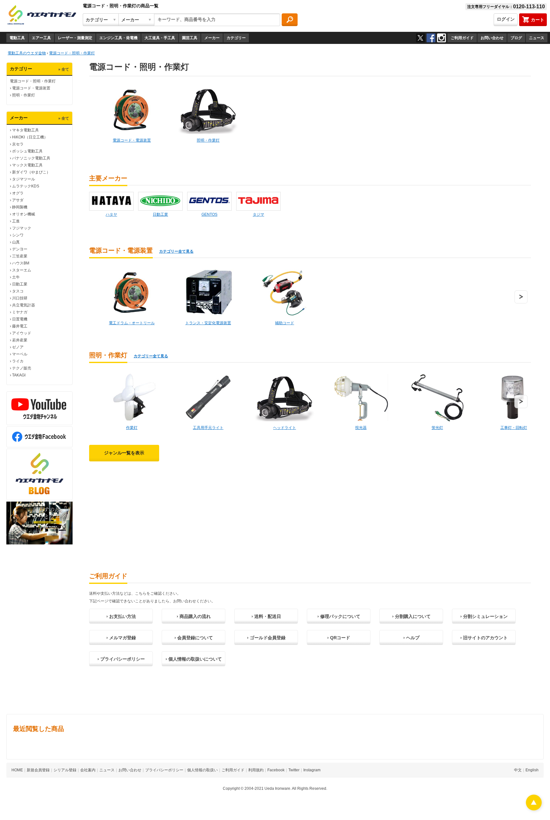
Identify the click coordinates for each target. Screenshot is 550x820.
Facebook (276, 770)
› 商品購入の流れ (194, 616)
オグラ (18, 193)
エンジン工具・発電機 (118, 38)
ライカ (18, 361)
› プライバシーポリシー (121, 659)
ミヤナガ (19, 312)
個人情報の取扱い (202, 770)
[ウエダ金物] (41, 15)
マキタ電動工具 (25, 130)
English (532, 770)
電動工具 (17, 38)
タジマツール (23, 179)
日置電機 (19, 319)
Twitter (294, 770)
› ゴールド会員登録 (266, 637)
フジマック (21, 228)
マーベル (19, 354)
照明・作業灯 (23, 95)
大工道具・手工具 (160, 38)
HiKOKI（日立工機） (30, 137)
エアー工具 (41, 38)
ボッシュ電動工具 (27, 151)
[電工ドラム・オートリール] (132, 293)
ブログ (516, 38)
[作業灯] (132, 397)
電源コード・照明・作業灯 (33, 81)
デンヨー (19, 249)
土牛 (16, 277)
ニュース (536, 38)
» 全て (63, 69)
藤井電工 (19, 326)
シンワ (18, 235)
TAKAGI (18, 375)
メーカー (212, 38)
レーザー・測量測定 (75, 38)
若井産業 (19, 340)
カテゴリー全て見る (176, 251)
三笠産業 (19, 256)
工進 (16, 221)
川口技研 (19, 298)
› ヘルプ (411, 637)
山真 (16, 242)
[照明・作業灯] (208, 110)
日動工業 (19, 284)
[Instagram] (441, 37)
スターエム (21, 270)
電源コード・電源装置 (31, 88)
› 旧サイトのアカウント (484, 637)
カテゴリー (236, 38)
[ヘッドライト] (284, 397)
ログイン (506, 19)
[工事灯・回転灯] (514, 397)
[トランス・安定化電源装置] (208, 293)
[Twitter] (420, 37)
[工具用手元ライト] (208, 397)
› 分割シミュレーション (484, 616)
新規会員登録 (38, 770)
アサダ (18, 200)
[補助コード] (284, 293)
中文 (518, 770)
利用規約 (256, 770)
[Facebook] (431, 37)
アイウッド (21, 333)
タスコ (18, 291)
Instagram (312, 770)
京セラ (18, 144)
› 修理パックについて (338, 616)
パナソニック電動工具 (31, 158)
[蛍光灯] (437, 397)
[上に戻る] (534, 808)
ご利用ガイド (462, 38)
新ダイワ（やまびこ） (31, 172)
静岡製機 (19, 207)
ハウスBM (20, 263)
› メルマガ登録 (121, 637)
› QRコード (338, 637)
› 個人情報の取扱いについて (194, 659)
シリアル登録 (64, 770)
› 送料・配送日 (266, 616)
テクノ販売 (21, 368)
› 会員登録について (193, 637)
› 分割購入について (411, 616)
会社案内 (87, 770)
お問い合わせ (492, 38)
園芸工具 (189, 38)
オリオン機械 (23, 214)
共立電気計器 (23, 305)
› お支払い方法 (121, 616)
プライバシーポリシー (164, 770)
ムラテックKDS (25, 186)
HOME (17, 770)
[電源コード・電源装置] (132, 110)
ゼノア (18, 347)
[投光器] (361, 397)
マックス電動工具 (27, 165)
